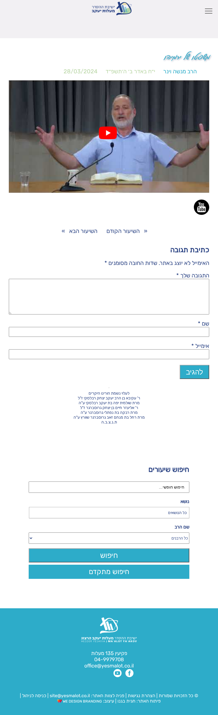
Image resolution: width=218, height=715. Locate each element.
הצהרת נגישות (141, 695)
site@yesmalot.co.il (70, 695)
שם (203, 323)
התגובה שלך (192, 275)
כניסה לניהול (34, 695)
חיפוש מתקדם (109, 572)
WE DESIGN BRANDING (82, 701)
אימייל (200, 345)
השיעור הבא (83, 231)
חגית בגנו (125, 701)
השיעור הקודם (123, 231)
